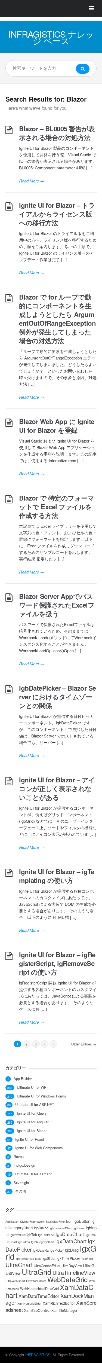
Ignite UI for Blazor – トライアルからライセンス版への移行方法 (57, 213)
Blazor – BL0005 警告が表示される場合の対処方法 (57, 133)
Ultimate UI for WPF (33, 1087)
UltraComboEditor (47, 1265)
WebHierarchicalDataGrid (39, 1288)
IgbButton (81, 1221)
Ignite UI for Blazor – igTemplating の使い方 (56, 876)
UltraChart (19, 1264)
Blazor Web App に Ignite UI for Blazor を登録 (56, 426)
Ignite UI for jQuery (32, 1113)
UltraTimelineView (73, 1272)
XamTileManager (64, 1310)
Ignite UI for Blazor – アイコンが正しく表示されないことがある (57, 788)
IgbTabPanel (46, 1235)
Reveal (19, 1156)
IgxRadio (35, 1259)
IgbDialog (41, 1227)
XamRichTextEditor (59, 1303)
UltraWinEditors (36, 1281)
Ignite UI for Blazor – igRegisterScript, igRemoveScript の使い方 (57, 963)
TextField (87, 1259)
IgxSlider (48, 1258)
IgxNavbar (22, 1259)
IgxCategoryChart (42, 1242)
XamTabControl (37, 1310)
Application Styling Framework (24, 1221)
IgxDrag (72, 1250)
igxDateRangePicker (48, 1250)
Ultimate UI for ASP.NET (34, 1104)
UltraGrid (36, 1271)
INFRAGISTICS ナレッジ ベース (51, 37)
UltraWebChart (15, 1281)
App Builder (23, 1078)
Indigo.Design (24, 1165)
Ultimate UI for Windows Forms (41, 1096)
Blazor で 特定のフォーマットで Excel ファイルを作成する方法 (56, 506)
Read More (31, 181)
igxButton (24, 1242)
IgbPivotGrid (18, 1235)
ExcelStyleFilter (55, 1221)
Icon (69, 1221)
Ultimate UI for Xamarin (33, 1174)
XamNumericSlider (29, 1303)
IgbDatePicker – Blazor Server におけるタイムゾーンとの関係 (57, 696)
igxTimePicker (68, 1258)
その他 (20, 1191)
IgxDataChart (70, 1241)
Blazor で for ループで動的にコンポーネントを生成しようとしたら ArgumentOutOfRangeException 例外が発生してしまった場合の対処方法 (57, 318)
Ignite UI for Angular (32, 1122)
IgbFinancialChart (61, 1228)
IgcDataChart (70, 1234)
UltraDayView (71, 1265)
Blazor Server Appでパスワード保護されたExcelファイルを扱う (56, 604)
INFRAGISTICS (37, 1354)
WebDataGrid (67, 1279)
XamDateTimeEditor (38, 1296)
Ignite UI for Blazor (32, 1130)
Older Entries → (84, 1044)
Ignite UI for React (29, 1139)
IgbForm (79, 1228)
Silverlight (21, 1182)
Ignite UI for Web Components (39, 1147)
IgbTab (32, 1234)
